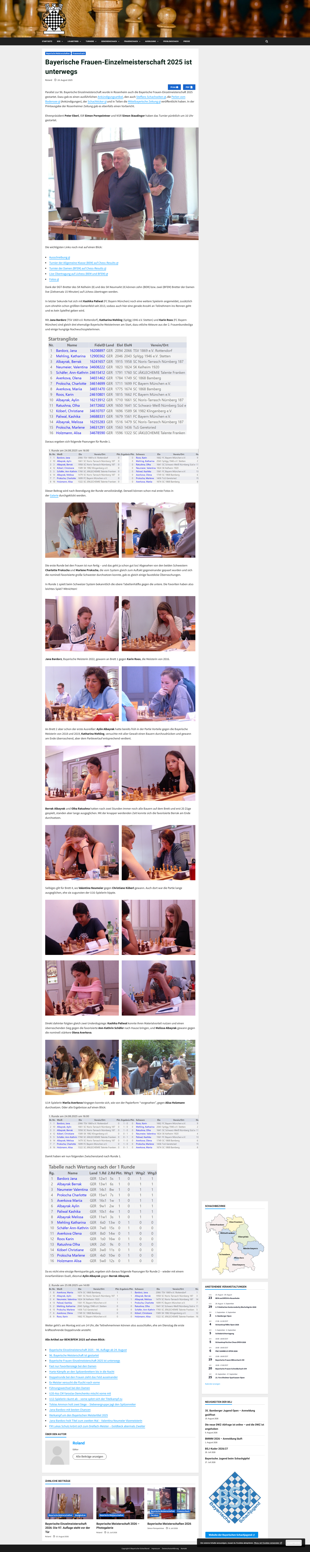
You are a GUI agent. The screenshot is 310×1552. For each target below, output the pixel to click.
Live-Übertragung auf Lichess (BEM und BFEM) (77, 274)
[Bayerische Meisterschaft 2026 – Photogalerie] (120, 1503)
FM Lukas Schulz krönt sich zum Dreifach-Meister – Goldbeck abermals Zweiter (97, 1426)
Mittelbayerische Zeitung (143, 101)
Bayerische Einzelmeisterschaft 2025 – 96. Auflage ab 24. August (88, 1350)
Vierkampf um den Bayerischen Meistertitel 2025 (78, 1415)
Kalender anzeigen (212, 1384)
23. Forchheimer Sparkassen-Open (230, 1377)
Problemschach (171, 41)
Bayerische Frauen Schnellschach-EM (231, 1368)
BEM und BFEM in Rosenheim (227, 1298)
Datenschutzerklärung (170, 1548)
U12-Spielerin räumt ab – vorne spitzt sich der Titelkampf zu (85, 1399)
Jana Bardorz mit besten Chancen (70, 1409)
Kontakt (184, 1548)
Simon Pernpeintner (155, 1528)
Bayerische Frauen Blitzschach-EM (229, 1360)
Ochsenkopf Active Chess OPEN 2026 (230, 1342)
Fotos (52, 279)
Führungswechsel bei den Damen (69, 1388)
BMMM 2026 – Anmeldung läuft (223, 1438)
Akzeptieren (294, 1542)
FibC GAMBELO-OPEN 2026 (226, 1351)
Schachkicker (96, 101)
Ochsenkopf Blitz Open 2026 (227, 1324)
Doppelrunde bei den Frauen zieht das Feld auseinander (83, 1377)
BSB (58, 41)
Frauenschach (131, 41)
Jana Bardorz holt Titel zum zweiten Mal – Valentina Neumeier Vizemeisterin (95, 1420)
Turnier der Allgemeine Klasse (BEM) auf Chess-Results (82, 263)
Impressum (155, 1548)
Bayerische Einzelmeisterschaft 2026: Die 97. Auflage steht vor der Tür (67, 1527)
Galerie (54, 495)
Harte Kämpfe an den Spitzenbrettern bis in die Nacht (81, 1371)
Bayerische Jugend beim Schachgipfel (227, 1458)
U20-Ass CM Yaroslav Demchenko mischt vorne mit (80, 1393)
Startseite (47, 41)
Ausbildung (150, 41)
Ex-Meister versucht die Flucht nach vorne (74, 1382)
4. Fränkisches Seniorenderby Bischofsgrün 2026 (235, 1307)
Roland (48, 80)
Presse (186, 41)
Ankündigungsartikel (110, 97)
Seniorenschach (109, 41)
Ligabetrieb (73, 41)
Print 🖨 (174, 87)
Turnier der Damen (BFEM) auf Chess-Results (76, 268)
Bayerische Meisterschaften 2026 (169, 1523)
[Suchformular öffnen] (267, 41)
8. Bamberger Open (223, 1316)
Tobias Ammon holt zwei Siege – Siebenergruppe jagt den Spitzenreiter (92, 1404)
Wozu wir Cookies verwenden (266, 1543)
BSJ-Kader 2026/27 (216, 1448)
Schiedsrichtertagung (224, 1333)
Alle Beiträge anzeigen (89, 1456)
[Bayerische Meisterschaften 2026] (171, 1503)
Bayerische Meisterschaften (58, 53)
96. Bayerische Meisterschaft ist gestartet (74, 1355)
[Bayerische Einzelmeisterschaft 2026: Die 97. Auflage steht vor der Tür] (69, 1503)
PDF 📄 (189, 87)
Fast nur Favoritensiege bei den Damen (72, 1366)
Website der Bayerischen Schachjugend (230, 1534)
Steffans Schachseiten (149, 97)
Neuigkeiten (80, 1515)
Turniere (90, 41)
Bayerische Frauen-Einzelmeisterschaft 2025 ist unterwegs (84, 1360)
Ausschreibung (58, 257)
